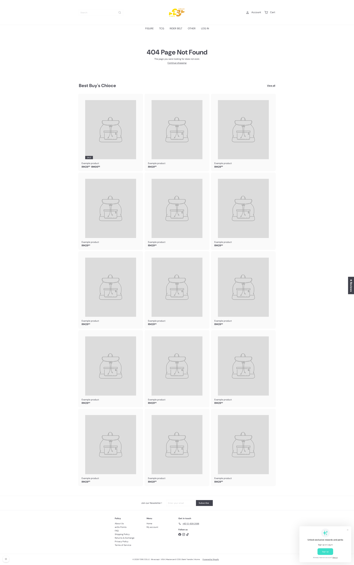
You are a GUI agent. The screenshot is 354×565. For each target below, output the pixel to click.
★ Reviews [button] (351, 285)
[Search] (119, 12)
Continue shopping (177, 63)
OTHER (192, 28)
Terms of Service (123, 545)
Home (149, 523)
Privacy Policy (121, 541)
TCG (161, 28)
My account (152, 527)
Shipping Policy (122, 534)
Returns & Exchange (124, 538)
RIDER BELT (176, 28)
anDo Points (121, 527)
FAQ (117, 530)
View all (271, 85)
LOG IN (205, 28)
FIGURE (149, 28)
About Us (119, 523)
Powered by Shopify (211, 559)
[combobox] (101, 12)
